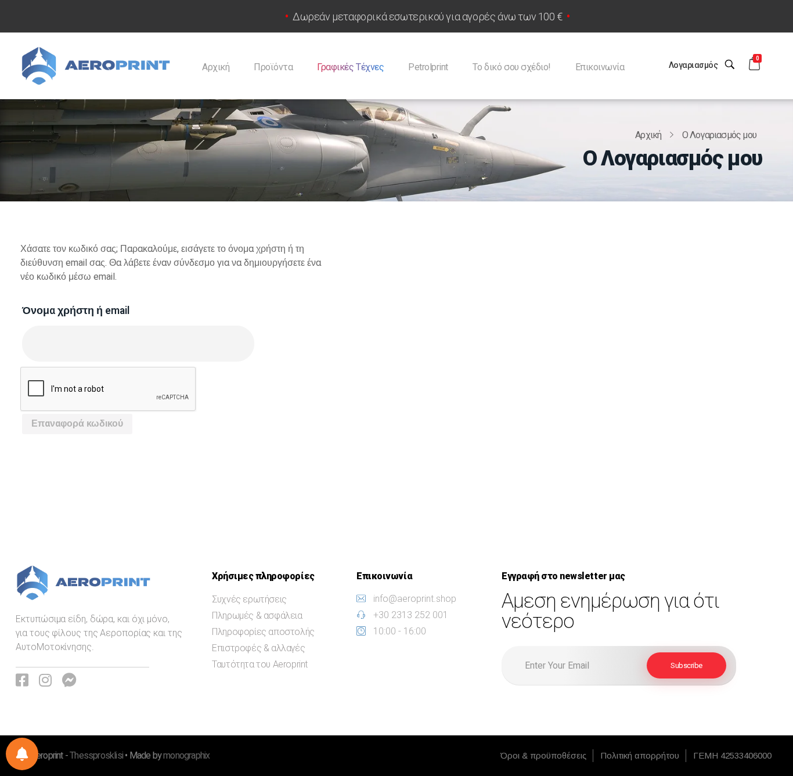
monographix (186, 756)
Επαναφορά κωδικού (77, 424)
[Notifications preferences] (22, 754)
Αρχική (648, 134)
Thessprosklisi (97, 756)
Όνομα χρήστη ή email (75, 311)
